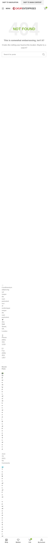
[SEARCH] (43, 54)
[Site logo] (24, 8)
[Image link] (2, 285)
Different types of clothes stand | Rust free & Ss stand (2, 412)
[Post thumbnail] (2, 373)
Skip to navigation (10, 2)
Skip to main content (32, 2)
